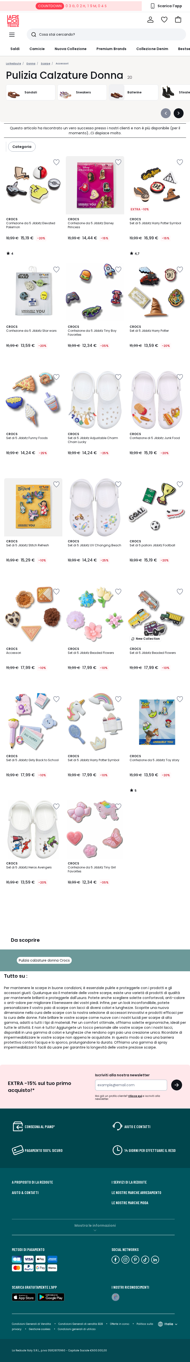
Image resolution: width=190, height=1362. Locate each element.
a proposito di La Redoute (32, 1182)
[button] (178, 20)
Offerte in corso (119, 1324)
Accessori (62, 63)
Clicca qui (135, 1096)
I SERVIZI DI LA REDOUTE (129, 1182)
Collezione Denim (152, 48)
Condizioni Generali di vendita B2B (80, 1324)
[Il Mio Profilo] (150, 20)
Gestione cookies (39, 1329)
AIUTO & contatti (25, 1192)
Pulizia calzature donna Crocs (44, 960)
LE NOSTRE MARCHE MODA (130, 1202)
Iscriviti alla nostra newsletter (122, 1075)
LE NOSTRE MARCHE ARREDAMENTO (136, 1192)
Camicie (37, 48)
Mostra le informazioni (95, 1225)
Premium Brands (111, 48)
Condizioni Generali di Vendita (31, 1324)
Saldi (15, 48)
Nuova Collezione (71, 48)
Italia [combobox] (169, 1324)
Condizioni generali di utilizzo (76, 1329)
